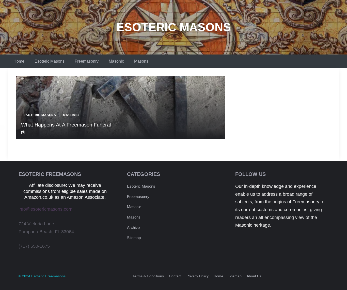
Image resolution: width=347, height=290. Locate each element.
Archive (133, 227)
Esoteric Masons (173, 27)
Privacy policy (197, 276)
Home (18, 61)
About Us (254, 276)
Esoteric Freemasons (48, 276)
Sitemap (134, 237)
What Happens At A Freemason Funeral (66, 125)
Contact (175, 276)
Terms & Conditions (148, 276)
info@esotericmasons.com (45, 209)
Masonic (116, 61)
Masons (141, 61)
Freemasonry (87, 61)
